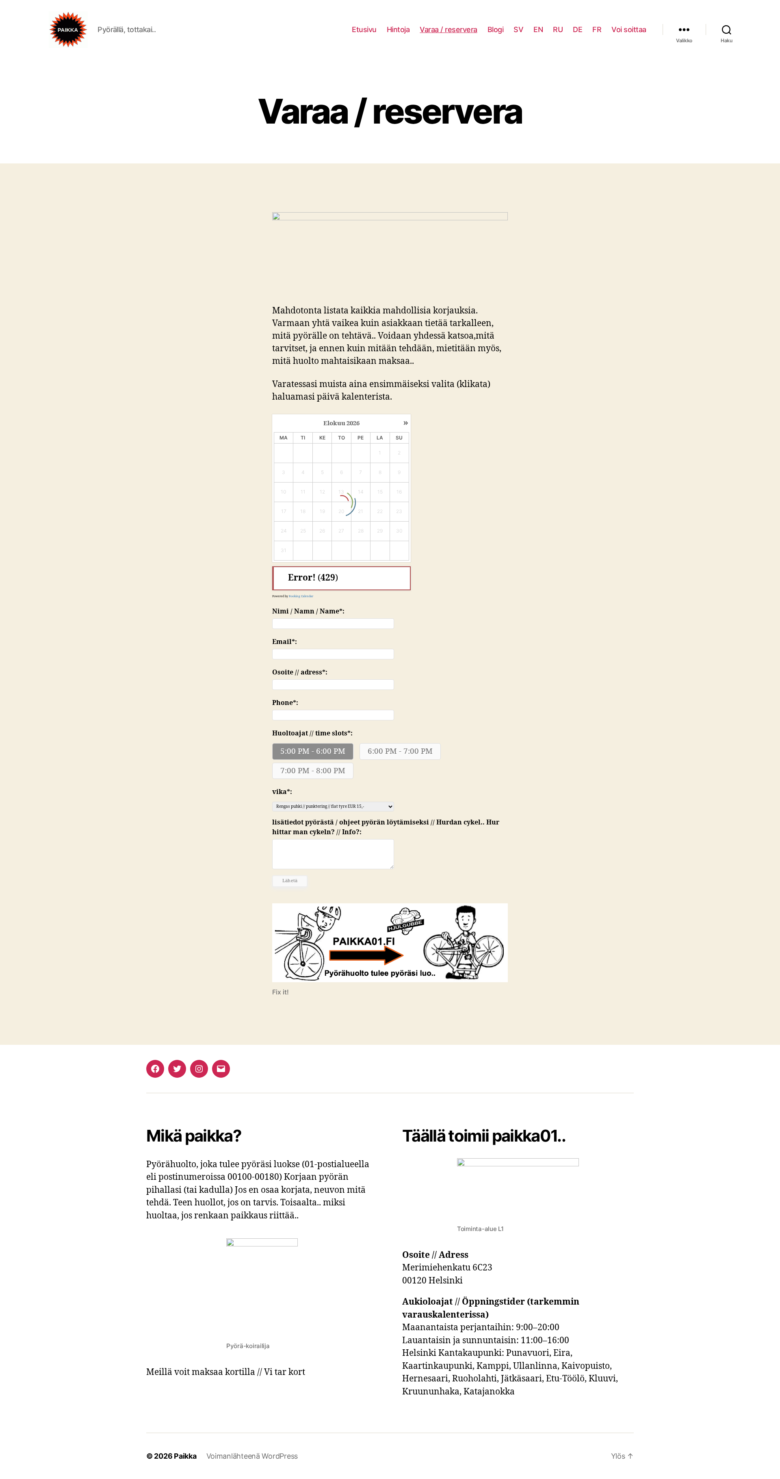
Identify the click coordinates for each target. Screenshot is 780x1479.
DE (577, 29)
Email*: (284, 642)
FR (596, 29)
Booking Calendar (301, 596)
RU (558, 29)
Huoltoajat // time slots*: (312, 733)
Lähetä (290, 881)
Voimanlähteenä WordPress (252, 1456)
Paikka (185, 1456)
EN (538, 29)
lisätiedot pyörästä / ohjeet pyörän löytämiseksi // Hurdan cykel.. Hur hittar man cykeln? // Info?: (385, 827)
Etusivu (364, 29)
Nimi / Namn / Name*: (308, 611)
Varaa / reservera (448, 29)
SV (518, 29)
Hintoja (398, 29)
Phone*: (285, 703)
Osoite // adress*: (299, 672)
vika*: (282, 792)
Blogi (496, 29)
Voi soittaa (628, 29)
